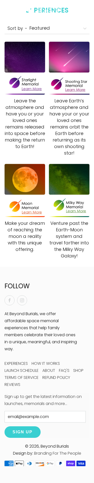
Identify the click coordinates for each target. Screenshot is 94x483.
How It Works (46, 363)
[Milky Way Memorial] (69, 190)
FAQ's (64, 370)
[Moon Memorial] (25, 190)
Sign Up (23, 432)
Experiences (16, 363)
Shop (78, 370)
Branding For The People (57, 453)
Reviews (12, 384)
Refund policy (56, 377)
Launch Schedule (22, 370)
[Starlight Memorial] (25, 68)
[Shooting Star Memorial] (69, 68)
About (48, 370)
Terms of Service (22, 377)
